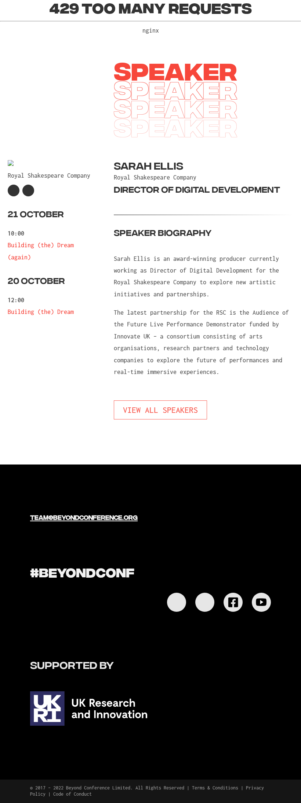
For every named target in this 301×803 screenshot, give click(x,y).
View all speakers (160, 410)
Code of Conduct (72, 794)
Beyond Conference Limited (98, 788)
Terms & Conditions (215, 788)
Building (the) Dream (41, 311)
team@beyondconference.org (84, 517)
